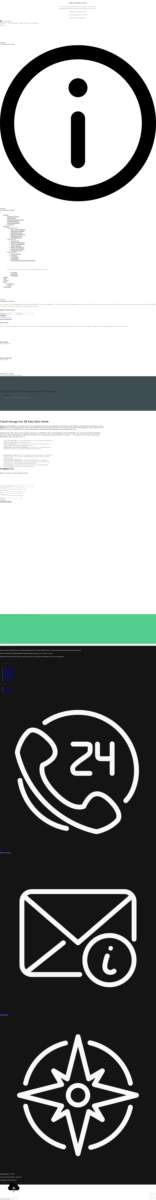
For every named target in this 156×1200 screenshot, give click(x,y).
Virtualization (15, 259)
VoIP (5, 680)
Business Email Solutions (18, 234)
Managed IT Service (13, 216)
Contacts (6, 280)
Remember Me (6, 317)
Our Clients (14, 274)
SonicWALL (11, 284)
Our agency (14, 272)
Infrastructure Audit (16, 233)
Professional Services (13, 221)
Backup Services (8, 675)
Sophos (9, 285)
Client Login (7, 287)
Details (2, 498)
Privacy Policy (8, 690)
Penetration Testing (16, 236)
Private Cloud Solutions (17, 249)
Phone (2, 492)
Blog (5, 279)
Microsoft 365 (15, 241)
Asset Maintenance (16, 237)
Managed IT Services (10, 667)
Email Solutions (8, 678)
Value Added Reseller (13, 223)
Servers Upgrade (15, 254)
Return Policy (7, 687)
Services (6, 215)
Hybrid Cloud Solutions (17, 244)
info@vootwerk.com (6, 358)
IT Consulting (15, 257)
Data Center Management (18, 229)
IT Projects (14, 255)
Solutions (6, 226)
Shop (5, 282)
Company (3, 494)
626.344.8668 (4, 342)
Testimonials (14, 275)
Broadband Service (16, 250)
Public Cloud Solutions (17, 247)
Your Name (4, 488)
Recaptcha (3, 500)
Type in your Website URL (8, 486)
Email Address (4, 490)
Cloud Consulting (16, 246)
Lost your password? (6, 319)
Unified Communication (18, 242)
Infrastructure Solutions (17, 231)
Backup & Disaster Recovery (15, 220)
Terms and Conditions (10, 689)
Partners (6, 277)
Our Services (11, 224)
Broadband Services (9, 674)
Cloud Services (11, 218)
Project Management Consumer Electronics (23, 260)
